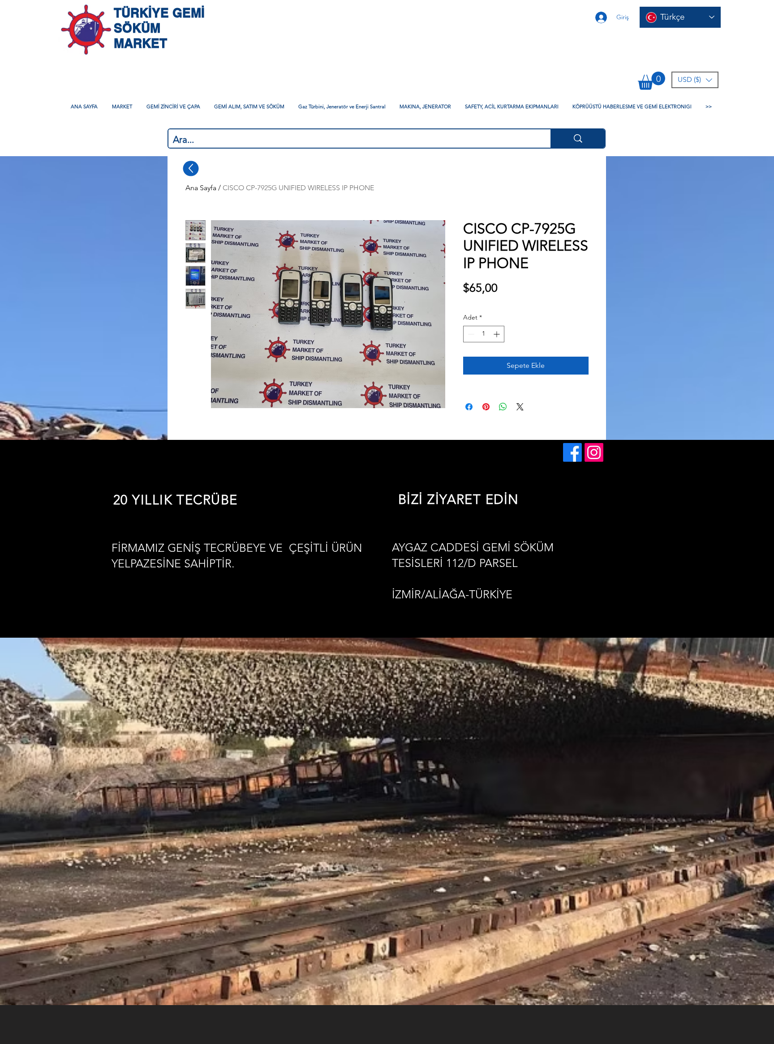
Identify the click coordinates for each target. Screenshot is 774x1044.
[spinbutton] (484, 334)
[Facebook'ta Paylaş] (469, 406)
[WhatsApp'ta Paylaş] (503, 406)
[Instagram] (594, 452)
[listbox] (694, 80)
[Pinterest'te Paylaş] (486, 406)
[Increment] (497, 334)
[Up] (191, 168)
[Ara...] (577, 138)
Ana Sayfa (200, 187)
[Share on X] (520, 406)
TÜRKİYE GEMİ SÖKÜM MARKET (159, 28)
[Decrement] (470, 334)
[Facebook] (572, 452)
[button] (651, 81)
